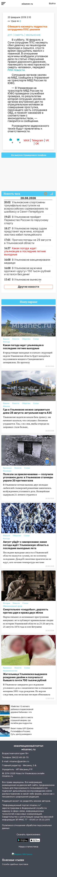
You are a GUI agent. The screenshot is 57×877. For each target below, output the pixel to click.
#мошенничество (10, 671)
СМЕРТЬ (19, 35)
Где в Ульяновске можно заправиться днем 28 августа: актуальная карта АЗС (27, 411)
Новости (15, 339)
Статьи (36, 339)
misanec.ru (7, 776)
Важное (6, 339)
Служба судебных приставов (15, 864)
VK (47, 140)
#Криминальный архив (12, 606)
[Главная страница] (27, 3)
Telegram (37, 140)
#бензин (6, 406)
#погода (6, 342)
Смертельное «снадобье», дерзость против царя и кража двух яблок (25, 611)
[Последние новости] (45, 193)
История (6, 603)
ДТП (10, 35)
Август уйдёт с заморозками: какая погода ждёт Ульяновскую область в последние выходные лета (26, 545)
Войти (52, 3)
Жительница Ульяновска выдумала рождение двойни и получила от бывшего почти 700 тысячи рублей (25, 677)
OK (37, 143)
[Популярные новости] (51, 193)
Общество (26, 339)
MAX (26, 140)
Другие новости (28, 286)
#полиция (7, 471)
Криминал (7, 468)
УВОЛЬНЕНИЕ (33, 35)
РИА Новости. (17, 70)
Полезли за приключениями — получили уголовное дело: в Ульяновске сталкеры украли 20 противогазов (28, 477)
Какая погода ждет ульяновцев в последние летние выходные (23, 347)
